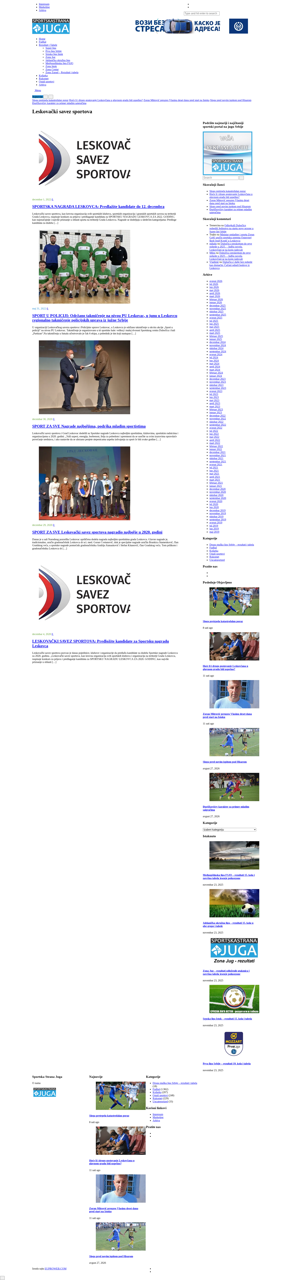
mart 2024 (214, 369)
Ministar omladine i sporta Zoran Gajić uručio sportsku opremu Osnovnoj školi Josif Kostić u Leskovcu (231, 237)
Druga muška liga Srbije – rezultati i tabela (231, 544)
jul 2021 (213, 467)
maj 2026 (214, 290)
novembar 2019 (217, 513)
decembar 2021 (217, 452)
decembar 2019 (217, 510)
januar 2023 (215, 412)
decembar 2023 (217, 378)
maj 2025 (214, 326)
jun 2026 (214, 287)
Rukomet (43, 78)
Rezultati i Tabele (48, 45)
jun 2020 (214, 507)
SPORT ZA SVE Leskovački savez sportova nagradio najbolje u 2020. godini (97, 532)
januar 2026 (215, 302)
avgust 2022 (215, 427)
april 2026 (214, 293)
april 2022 (214, 440)
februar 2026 (216, 299)
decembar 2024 (217, 342)
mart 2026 (214, 296)
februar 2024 (216, 372)
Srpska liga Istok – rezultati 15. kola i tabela (227, 1018)
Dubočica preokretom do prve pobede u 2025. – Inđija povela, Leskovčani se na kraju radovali (230, 246)
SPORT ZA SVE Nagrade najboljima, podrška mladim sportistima (89, 426)
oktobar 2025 (216, 311)
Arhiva (42, 10)
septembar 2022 (217, 424)
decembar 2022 (217, 415)
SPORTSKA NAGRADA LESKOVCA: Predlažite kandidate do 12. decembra (98, 206)
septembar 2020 (217, 498)
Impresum (44, 4)
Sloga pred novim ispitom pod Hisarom (230, 100)
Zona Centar (52, 69)
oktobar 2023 (216, 385)
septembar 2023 (217, 388)
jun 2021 (214, 470)
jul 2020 (213, 504)
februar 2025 (216, 336)
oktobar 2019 (216, 516)
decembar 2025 (217, 305)
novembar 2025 (217, 308)
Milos (212, 252)
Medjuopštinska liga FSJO (59, 63)
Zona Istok (51, 66)
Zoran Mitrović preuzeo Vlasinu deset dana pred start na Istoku (176, 100)
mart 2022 (214, 443)
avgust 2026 (215, 281)
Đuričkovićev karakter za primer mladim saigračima (59, 103)
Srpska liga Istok (54, 54)
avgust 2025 (215, 317)
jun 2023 (214, 397)
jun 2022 (214, 433)
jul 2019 (213, 525)
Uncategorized (217, 560)
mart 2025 (214, 333)
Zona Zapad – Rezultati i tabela (62, 72)
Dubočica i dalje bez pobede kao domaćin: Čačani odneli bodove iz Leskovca (230, 265)
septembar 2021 (217, 461)
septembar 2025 (217, 314)
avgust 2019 (215, 522)
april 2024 (214, 366)
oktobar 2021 (216, 458)
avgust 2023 (215, 391)
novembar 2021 (217, 455)
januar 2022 (215, 449)
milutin (213, 243)
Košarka (43, 75)
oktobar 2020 (216, 495)
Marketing (44, 7)
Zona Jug (50, 57)
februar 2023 (216, 409)
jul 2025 (213, 320)
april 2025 (214, 330)
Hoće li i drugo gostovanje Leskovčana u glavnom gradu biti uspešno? (106, 100)
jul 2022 (213, 430)
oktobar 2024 (216, 348)
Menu (37, 90)
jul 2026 (213, 284)
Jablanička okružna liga (58, 60)
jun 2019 (214, 528)
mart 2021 (214, 479)
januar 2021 (215, 486)
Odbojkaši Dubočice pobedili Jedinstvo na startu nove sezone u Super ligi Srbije (231, 228)
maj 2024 (214, 363)
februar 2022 (216, 446)
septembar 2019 (217, 519)
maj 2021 (214, 473)
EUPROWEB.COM (55, 1268)
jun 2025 (214, 323)
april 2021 (214, 476)
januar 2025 (215, 339)
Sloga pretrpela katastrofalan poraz (50, 100)
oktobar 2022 (216, 421)
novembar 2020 (217, 492)
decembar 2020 (217, 489)
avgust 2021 (215, 464)
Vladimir (214, 262)
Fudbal (42, 41)
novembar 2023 (217, 381)
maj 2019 (214, 531)
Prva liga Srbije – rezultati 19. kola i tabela (227, 1063)
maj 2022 (214, 436)
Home (42, 38)
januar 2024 (215, 375)
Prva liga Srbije (54, 51)
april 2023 (214, 403)
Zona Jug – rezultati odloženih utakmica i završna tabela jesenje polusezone (226, 972)
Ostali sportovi (46, 81)
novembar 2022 (217, 418)
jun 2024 (214, 360)
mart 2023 (214, 406)
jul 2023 (213, 394)
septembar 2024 (217, 351)
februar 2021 (216, 482)
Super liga (51, 48)
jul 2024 (213, 357)
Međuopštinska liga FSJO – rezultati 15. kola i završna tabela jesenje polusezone (229, 876)
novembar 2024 (217, 345)
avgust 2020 (215, 501)
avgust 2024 (215, 354)
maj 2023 (214, 400)
